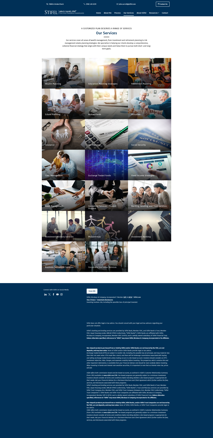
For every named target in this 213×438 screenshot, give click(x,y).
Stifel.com (137, 297)
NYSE (130, 297)
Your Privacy (91, 300)
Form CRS (92, 291)
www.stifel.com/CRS (110, 375)
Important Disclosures (105, 300)
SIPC (125, 297)
